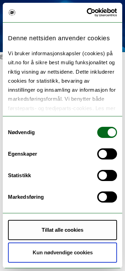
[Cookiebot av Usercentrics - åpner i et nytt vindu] (88, 12)
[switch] (107, 153)
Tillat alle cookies (62, 230)
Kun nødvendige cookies (63, 252)
